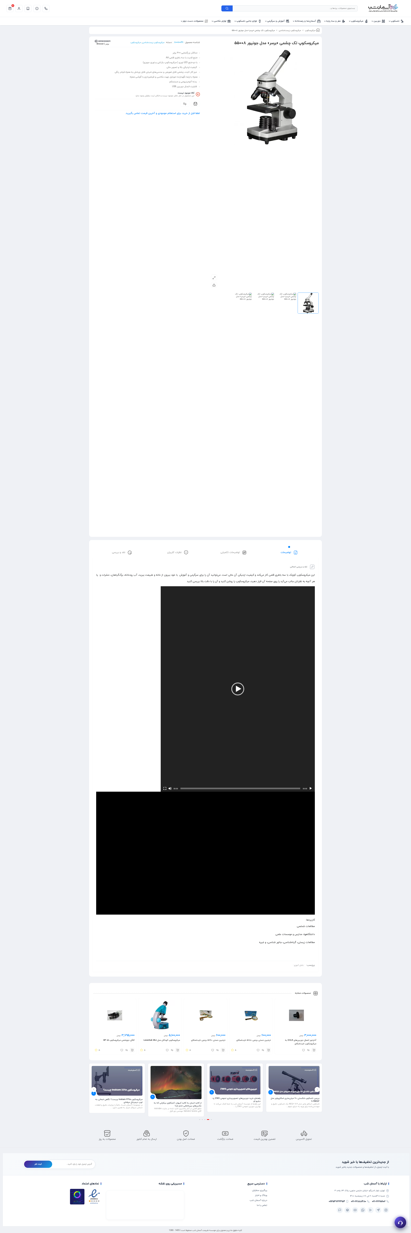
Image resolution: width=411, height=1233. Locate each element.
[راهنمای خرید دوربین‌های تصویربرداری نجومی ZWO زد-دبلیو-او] (294, 1080)
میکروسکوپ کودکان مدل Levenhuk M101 (162, 1040)
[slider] (240, 788)
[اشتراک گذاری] (214, 285)
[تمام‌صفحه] (164, 788)
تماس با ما (262, 1205)
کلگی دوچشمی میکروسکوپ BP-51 (119, 1040)
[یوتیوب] (355, 1210)
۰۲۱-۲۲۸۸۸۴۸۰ (358, 1201)
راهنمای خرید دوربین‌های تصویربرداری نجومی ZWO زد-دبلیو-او (295, 1100)
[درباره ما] (36, 8)
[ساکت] (170, 788)
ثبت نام (38, 1164)
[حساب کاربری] (18, 8)
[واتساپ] (363, 1210)
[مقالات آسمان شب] (27, 8)
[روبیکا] (347, 1210)
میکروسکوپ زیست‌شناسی (290, 30)
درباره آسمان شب (258, 1200)
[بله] (340, 1210)
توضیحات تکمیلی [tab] (230, 552)
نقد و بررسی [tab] (119, 552)
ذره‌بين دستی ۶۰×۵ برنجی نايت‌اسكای (208, 1040)
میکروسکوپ (310, 30)
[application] (238, 689)
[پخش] (310, 788)
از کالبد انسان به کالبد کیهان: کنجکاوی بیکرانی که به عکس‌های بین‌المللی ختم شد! (237, 1104)
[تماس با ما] (45, 8)
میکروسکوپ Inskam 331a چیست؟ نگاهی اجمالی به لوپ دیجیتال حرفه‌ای (177, 1101)
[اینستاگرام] (386, 1210)
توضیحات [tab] (286, 552)
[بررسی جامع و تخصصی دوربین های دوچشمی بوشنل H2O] (117, 1080)
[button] (237, 689)
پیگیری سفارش (259, 1190)
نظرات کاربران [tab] (174, 552)
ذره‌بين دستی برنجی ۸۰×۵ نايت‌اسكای (253, 1040)
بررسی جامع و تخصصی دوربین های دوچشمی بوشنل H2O (119, 1100)
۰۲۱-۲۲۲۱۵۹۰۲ (378, 1201)
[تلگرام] (378, 1210)
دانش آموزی (298, 965)
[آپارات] (370, 1210)
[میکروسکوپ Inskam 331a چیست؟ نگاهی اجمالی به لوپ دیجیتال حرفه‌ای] (176, 1081)
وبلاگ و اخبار (261, 1195)
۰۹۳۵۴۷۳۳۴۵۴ (337, 1201)
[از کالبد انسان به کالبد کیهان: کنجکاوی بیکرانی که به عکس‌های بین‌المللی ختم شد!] (235, 1082)
